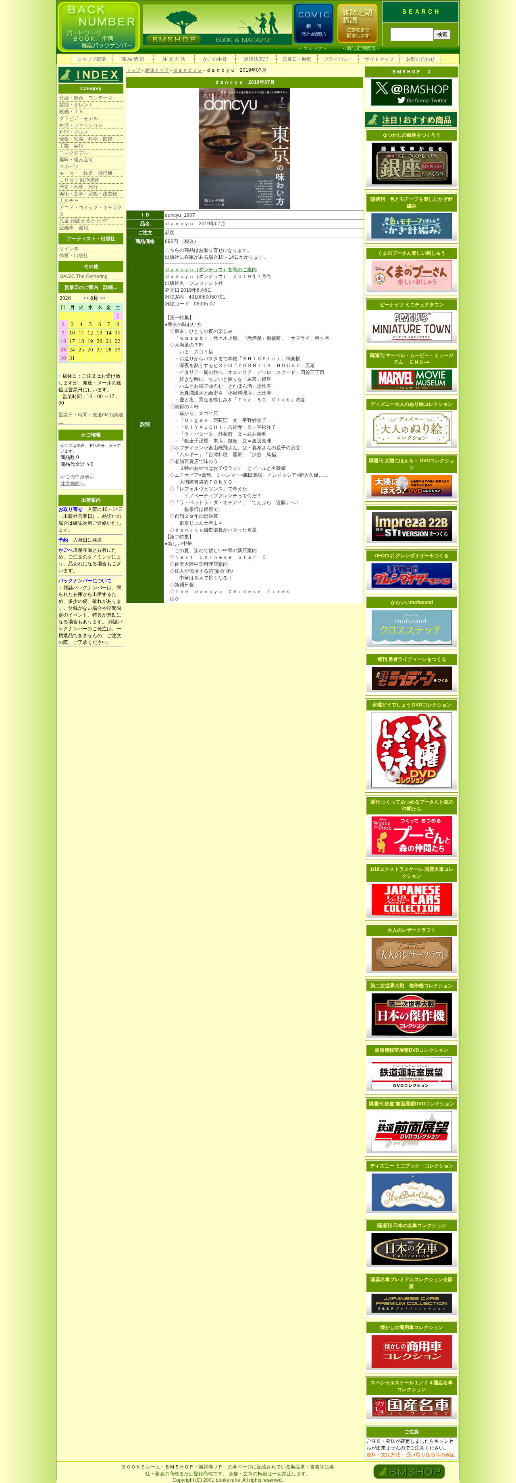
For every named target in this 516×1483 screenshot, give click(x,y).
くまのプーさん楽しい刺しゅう (411, 253)
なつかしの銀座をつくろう (412, 135)
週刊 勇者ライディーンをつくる (411, 659)
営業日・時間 (297, 59)
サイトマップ (379, 59)
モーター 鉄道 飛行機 (85, 173)
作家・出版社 (73, 255)
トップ (133, 70)
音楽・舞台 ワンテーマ (85, 98)
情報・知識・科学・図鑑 (85, 139)
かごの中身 (215, 59)
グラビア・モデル (78, 118)
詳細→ (110, 287)
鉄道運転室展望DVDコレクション (411, 1050)
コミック (312, 48)
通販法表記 (256, 59)
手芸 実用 (71, 146)
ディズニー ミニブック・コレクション (412, 1166)
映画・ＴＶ (71, 111)
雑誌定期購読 (361, 48)
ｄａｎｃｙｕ (187, 70)
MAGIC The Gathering (83, 276)
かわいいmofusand (412, 602)
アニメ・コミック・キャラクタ (90, 211)
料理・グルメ (73, 132)
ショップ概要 (91, 59)
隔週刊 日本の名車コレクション (411, 1225)
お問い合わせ (420, 59)
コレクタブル (73, 153)
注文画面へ (72, 483)
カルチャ (69, 201)
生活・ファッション (81, 125)
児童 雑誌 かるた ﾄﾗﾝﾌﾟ (84, 221)
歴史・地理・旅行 (78, 187)
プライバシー (338, 59)
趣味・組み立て (76, 159)
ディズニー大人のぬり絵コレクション (411, 404)
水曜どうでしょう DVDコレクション (412, 705)
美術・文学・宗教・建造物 (88, 194)
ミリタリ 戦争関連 (79, 180)
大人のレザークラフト (411, 930)
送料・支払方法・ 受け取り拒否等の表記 (410, 1455)
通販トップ (157, 70)
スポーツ (69, 166)
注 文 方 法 (173, 59)
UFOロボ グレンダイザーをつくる (412, 556)
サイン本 (69, 248)
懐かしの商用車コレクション (411, 1327)
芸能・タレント (76, 105)
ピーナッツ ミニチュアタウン (412, 304)
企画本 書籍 (73, 228)
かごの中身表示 (77, 477)
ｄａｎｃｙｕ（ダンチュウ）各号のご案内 (211, 269)
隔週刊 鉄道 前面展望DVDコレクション (411, 1104)
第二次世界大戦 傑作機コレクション (411, 986)
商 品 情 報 (132, 59)
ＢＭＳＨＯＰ (179, 1467)
